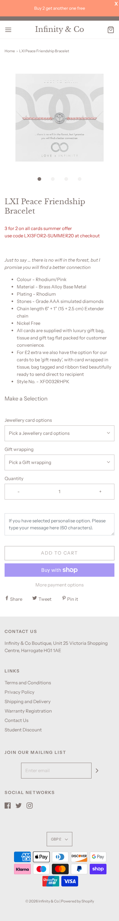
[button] (59, 117)
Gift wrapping (19, 449)
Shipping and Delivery (28, 701)
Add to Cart (59, 553)
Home (10, 51)
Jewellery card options (28, 420)
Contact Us (16, 720)
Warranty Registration (28, 711)
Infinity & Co (59, 29)
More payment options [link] (59, 585)
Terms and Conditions (28, 683)
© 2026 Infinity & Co (42, 901)
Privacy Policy (19, 692)
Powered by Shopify (77, 901)
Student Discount (23, 730)
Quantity (14, 478)
